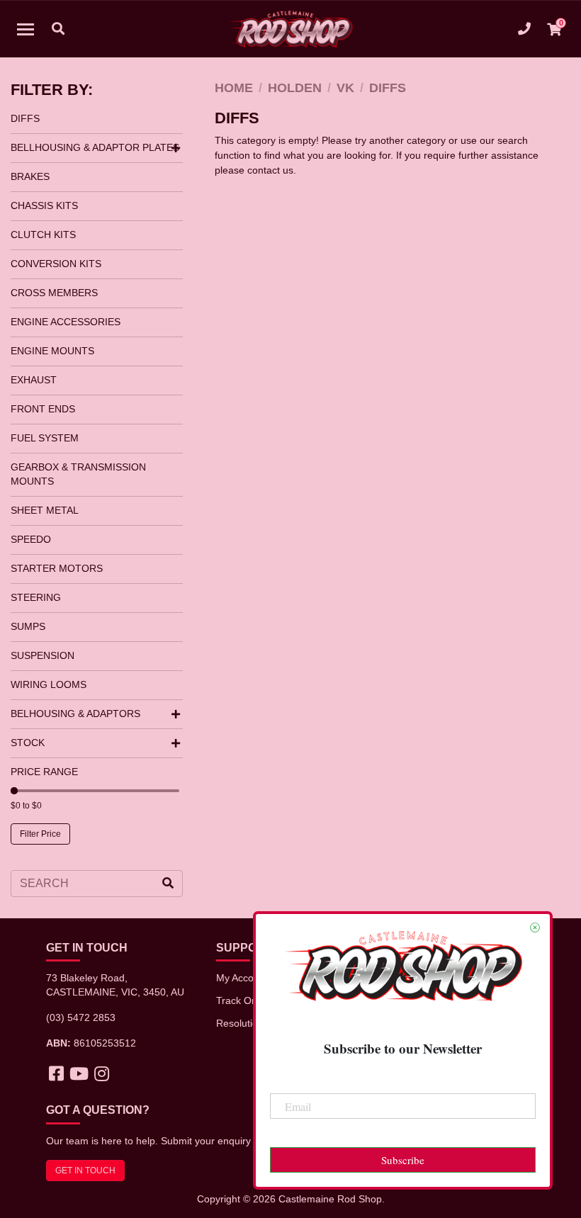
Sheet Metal (45, 510)
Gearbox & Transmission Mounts (78, 474)
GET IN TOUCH (85, 1170)
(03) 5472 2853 (80, 1017)
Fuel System (45, 438)
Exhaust (34, 379)
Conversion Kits (56, 263)
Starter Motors (57, 568)
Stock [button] (28, 742)
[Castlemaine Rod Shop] (291, 29)
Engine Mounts (52, 350)
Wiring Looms (48, 684)
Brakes (30, 176)
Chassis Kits (44, 205)
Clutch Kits (43, 234)
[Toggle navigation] (25, 29)
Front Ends (43, 409)
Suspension (42, 655)
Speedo (31, 539)
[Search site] (168, 883)
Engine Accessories (65, 321)
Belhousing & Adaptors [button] (75, 713)
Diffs (25, 118)
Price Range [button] (44, 771)
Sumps (28, 626)
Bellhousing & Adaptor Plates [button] (95, 147)
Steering (36, 597)
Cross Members (54, 292)
